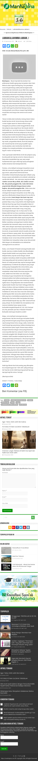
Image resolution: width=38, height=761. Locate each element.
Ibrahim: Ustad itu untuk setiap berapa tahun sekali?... (19, 709)
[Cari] (33, 517)
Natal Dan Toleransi (18, 556)
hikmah (30, 400)
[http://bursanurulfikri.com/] (19, 412)
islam (18, 402)
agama (7, 400)
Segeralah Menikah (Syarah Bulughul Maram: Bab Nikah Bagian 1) (21, 660)
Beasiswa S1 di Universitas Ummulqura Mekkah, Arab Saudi (23, 625)
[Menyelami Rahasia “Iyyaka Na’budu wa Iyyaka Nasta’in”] (5, 652)
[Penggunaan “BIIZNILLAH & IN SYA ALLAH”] (5, 618)
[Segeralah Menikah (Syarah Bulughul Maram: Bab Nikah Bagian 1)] (5, 660)
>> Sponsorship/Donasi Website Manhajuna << (19, 32)
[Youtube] (24, 527)
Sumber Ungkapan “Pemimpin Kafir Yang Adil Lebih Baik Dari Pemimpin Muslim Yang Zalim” (22, 643)
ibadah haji (5, 402)
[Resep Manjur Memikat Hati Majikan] (5, 635)
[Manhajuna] (19, 5)
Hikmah (9, 29)
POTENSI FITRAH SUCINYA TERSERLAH (15, 427)
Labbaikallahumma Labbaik (9, 404)
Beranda (2, 29)
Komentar (5, 472)
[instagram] (28, 527)
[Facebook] (17, 527)
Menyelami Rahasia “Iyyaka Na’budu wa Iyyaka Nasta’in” (21, 651)
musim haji (23, 404)
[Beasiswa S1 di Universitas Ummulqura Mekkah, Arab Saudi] (5, 626)
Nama (4, 490)
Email (4, 497)
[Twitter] (20, 527)
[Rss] (10, 527)
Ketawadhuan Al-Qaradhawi (20, 548)
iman (12, 402)
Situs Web (5, 503)
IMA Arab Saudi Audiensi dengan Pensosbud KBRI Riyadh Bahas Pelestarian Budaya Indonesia (17, 685)
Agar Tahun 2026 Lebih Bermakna (14, 422)
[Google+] (13, 527)
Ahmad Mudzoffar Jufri (18, 400)
